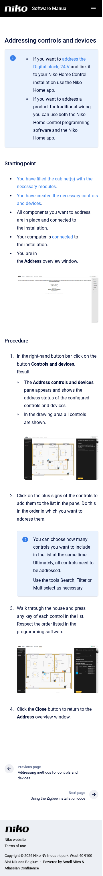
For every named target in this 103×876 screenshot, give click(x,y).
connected (62, 237)
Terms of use (15, 846)
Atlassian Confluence (22, 868)
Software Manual (50, 8)
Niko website (15, 839)
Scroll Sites (72, 862)
